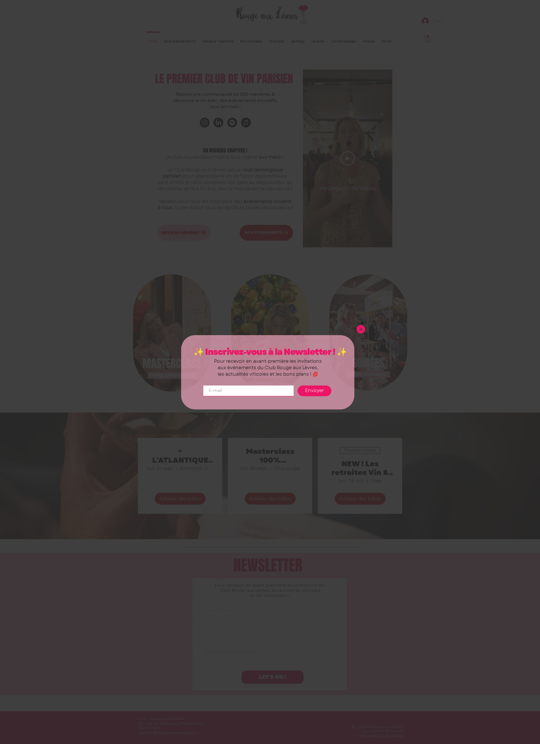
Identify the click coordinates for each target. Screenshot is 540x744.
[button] (361, 329)
